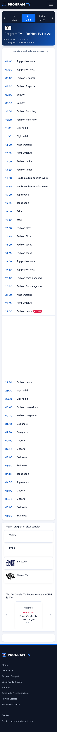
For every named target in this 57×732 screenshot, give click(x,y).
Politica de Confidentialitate (15, 693)
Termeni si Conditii (11, 704)
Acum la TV (7, 670)
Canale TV (23, 39)
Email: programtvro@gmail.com (17, 721)
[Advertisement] (28, 347)
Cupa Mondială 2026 (12, 682)
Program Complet (10, 676)
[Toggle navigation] (51, 4)
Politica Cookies (9, 698)
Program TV (9, 39)
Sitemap (6, 687)
